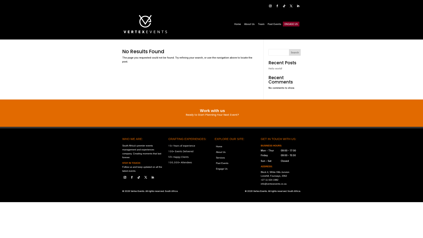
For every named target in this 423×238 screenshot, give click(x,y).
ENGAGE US (291, 24)
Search (295, 52)
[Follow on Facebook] (277, 6)
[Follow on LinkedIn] (298, 6)
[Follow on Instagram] (270, 6)
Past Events (274, 24)
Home (237, 24)
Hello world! (275, 68)
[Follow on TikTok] (284, 6)
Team (261, 24)
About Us (249, 24)
